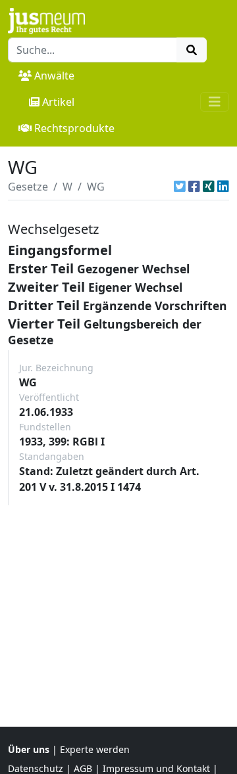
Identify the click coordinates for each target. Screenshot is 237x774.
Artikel (58, 102)
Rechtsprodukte (74, 128)
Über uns (28, 749)
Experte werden (95, 749)
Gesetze (28, 186)
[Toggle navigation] (214, 102)
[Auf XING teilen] (209, 186)
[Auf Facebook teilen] (194, 186)
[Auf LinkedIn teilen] (223, 186)
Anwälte (54, 75)
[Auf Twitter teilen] (180, 186)
